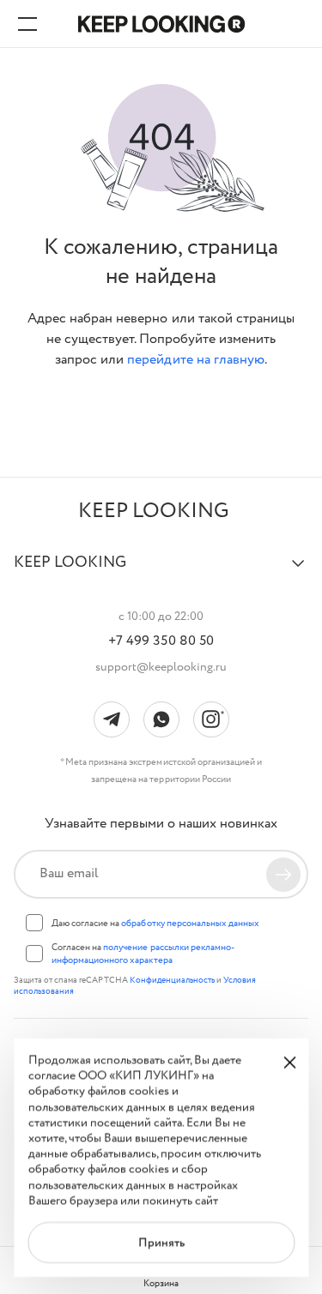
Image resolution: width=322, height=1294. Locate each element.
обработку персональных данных (190, 923)
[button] (161, 570)
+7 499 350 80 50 (160, 641)
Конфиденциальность (173, 980)
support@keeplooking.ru (161, 667)
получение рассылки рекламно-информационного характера (143, 953)
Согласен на (143, 953)
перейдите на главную (195, 360)
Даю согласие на (155, 923)
